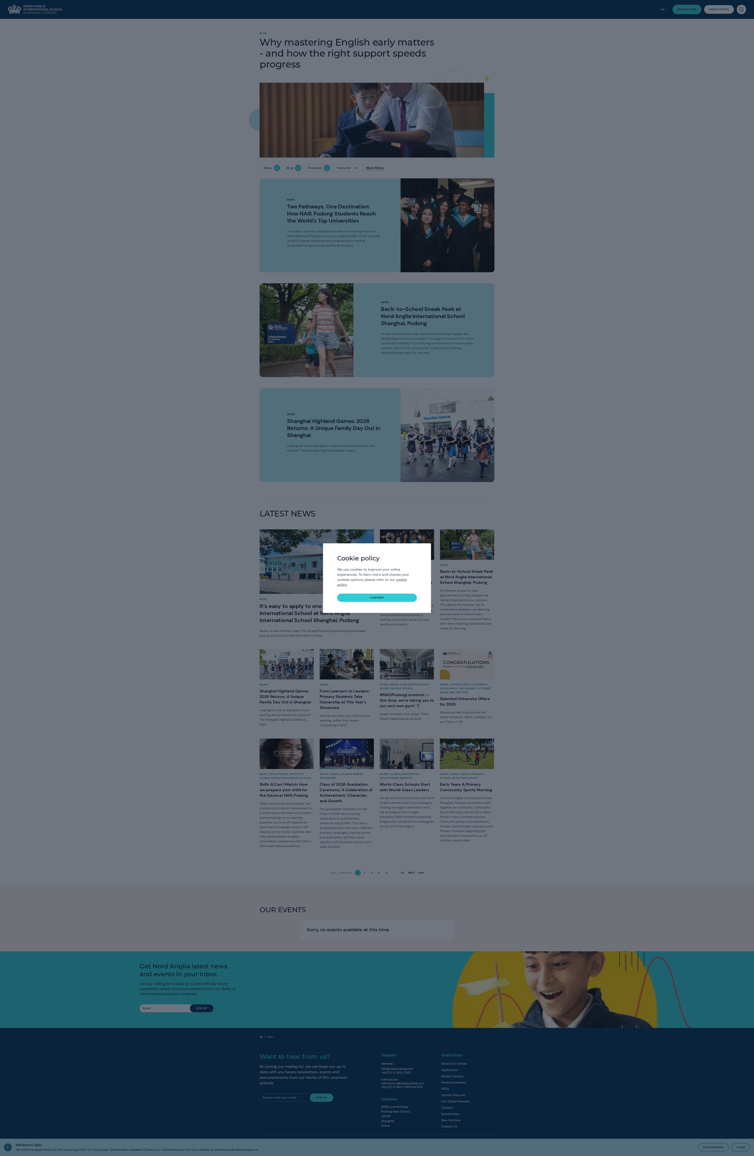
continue (377, 597)
